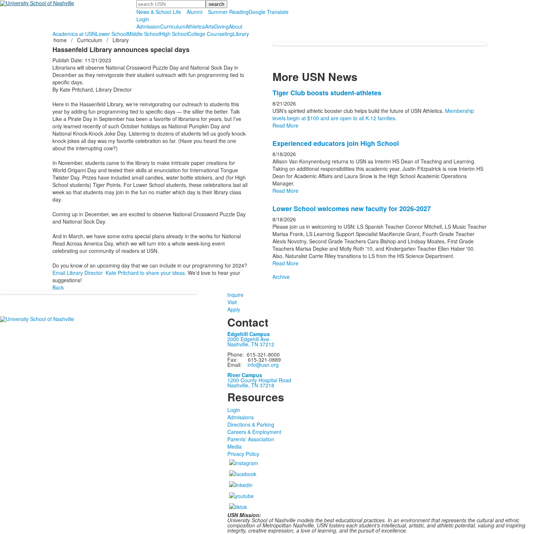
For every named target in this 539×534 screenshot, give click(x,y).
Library (241, 33)
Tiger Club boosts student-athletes (326, 92)
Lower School (111, 33)
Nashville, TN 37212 (250, 344)
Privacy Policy (243, 453)
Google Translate (269, 11)
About (235, 26)
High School (174, 33)
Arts (209, 26)
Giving (221, 26)
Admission (148, 26)
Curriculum (173, 26)
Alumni (194, 11)
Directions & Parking (250, 424)
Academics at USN (74, 33)
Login (142, 19)
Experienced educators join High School (335, 143)
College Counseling (210, 33)
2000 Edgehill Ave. (249, 339)
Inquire (235, 294)
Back (58, 287)
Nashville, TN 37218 (250, 385)
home (61, 40)
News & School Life (158, 11)
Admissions (240, 417)
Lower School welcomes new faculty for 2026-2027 (351, 208)
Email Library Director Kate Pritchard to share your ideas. (119, 272)
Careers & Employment (254, 431)
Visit (232, 302)
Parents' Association (250, 439)
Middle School (143, 33)
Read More (285, 125)
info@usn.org (263, 364)
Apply (233, 309)
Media (234, 446)
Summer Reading (228, 11)
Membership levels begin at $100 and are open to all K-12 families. (373, 114)
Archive (281, 276)
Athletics (195, 26)
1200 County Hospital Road (259, 380)
